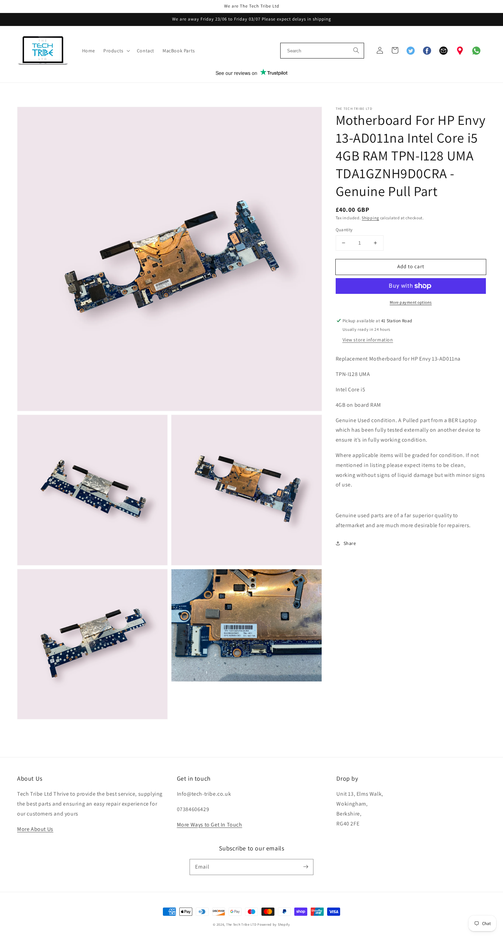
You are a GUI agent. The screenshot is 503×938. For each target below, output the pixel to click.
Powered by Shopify (273, 924)
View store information (368, 340)
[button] (116, 50)
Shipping (370, 217)
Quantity (344, 230)
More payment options (411, 302)
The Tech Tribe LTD (241, 924)
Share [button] (350, 543)
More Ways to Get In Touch (209, 824)
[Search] (356, 49)
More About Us (35, 829)
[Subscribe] (305, 866)
